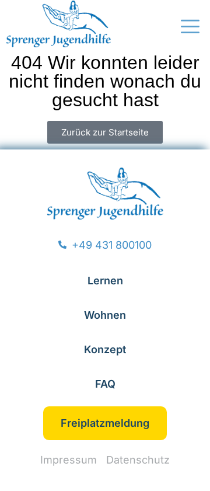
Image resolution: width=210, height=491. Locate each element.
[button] (190, 28)
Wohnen (105, 315)
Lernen (105, 280)
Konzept (105, 349)
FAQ (105, 384)
